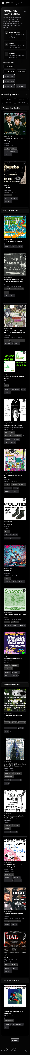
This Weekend (19, 1049)
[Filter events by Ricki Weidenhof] (13, 777)
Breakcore (7, 877)
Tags (26, 1051)
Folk (22, 389)
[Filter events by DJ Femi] (9, 666)
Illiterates (15, 825)
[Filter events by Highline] (9, 723)
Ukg (5, 731)
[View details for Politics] (9, 392)
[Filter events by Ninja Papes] (25, 723)
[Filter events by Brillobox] (17, 485)
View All (25, 94)
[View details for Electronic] (11, 625)
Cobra (7, 916)
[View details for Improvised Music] (22, 1024)
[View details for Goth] (8, 198)
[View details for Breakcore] (11, 878)
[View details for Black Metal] (11, 439)
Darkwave (7, 535)
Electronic (7, 625)
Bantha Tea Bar (9, 1016)
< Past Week (8, 99)
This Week (4, 1051)
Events (10, 1051)
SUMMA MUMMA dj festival (13, 658)
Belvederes (8, 190)
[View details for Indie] (18, 344)
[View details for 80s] (8, 152)
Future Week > (21, 102)
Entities (16, 1051)
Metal (15, 488)
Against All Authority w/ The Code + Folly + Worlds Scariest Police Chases (13, 281)
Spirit (6, 284)
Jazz (5, 1027)
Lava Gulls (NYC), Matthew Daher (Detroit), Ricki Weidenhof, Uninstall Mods (15, 766)
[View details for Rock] (16, 247)
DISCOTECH (7, 571)
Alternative (7, 488)
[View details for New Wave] (16, 152)
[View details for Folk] (25, 389)
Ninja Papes (21, 723)
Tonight (12, 1049)
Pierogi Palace (9, 768)
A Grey (6, 148)
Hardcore (7, 832)
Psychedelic (7, 491)
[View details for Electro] (9, 582)
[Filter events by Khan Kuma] (18, 666)
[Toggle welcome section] (25, 11)
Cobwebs (7, 188)
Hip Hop (6, 246)
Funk (13, 581)
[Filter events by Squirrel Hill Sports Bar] (16, 965)
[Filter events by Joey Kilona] (17, 622)
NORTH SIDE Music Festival (13, 242)
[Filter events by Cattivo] (9, 531)
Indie (16, 343)
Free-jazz (7, 1024)
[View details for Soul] (21, 247)
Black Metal (7, 439)
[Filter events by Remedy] (9, 340)
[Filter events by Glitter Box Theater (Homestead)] (21, 436)
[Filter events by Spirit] (8, 292)
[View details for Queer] (15, 442)
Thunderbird (8, 661)
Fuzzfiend (7, 828)
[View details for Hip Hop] (10, 247)
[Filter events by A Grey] (9, 148)
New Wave (12, 151)
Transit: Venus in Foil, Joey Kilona (15, 615)
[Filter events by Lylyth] (8, 433)
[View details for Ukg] (8, 731)
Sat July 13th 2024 (8, 713)
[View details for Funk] (15, 582)
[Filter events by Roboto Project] (12, 874)
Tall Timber (17, 773)
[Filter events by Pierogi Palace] (12, 773)
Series (21, 1051)
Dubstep (6, 672)
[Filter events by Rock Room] (11, 825)
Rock (13, 246)
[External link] (15, 300)
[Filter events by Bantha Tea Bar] (13, 1021)
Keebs (13, 723)
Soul (19, 246)
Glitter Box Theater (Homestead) (14, 427)
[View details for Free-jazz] (10, 1024)
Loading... (15, 1040)
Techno (21, 625)
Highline (7, 718)
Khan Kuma (14, 665)
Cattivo (7, 526)
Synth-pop (7, 154)
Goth (6, 198)
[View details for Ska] (14, 296)
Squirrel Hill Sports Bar (11, 960)
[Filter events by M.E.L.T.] (9, 485)
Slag (12, 432)
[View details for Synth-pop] (11, 155)
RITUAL (6, 957)
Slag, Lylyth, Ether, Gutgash (13, 425)
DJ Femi (6, 665)
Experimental (8, 343)
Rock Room (8, 820)
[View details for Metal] (17, 488)
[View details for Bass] (8, 728)
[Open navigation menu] (3, 3)
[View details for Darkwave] (11, 535)
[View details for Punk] (8, 296)
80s (5, 151)
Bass (6, 728)
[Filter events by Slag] (14, 433)
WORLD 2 (21, 484)
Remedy (7, 335)
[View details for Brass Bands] (19, 389)
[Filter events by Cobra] (8, 921)
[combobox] (24, 3)
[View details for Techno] (25, 625)
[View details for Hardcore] (10, 832)
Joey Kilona (13, 622)
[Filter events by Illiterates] (19, 825)
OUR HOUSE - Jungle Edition (13, 715)
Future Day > (8, 102)
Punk (6, 295)
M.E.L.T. (6, 484)
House (14, 625)
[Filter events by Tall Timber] (21, 773)
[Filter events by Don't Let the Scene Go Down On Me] (22, 289)
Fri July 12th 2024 (8, 239)
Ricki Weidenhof (8, 776)
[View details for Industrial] (16, 198)
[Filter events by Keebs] (16, 723)
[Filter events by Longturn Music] (19, 921)
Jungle (19, 728)
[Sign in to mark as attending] (24, 114)
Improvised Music (17, 1024)
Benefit (6, 389)
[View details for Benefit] (9, 389)
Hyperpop (17, 880)
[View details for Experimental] (12, 344)
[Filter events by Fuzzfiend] (10, 828)
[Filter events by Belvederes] (11, 195)
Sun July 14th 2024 (8, 1009)
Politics (6, 392)
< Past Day (21, 99)
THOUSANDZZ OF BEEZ (17, 340)
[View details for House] (17, 625)
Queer (12, 442)
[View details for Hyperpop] (21, 881)
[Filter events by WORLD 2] (24, 485)
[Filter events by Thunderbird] (11, 669)
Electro (6, 581)
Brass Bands (15, 389)
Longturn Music (14, 921)
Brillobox (7, 479)
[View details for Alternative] (11, 488)
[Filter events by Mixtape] (16, 148)
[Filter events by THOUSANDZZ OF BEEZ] (24, 340)
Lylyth (6, 432)
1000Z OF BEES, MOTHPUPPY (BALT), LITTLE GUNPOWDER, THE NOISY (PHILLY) (15, 333)
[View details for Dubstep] (10, 672)
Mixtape (7, 143)
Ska (11, 295)
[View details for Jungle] (23, 728)
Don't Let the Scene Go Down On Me (13, 289)
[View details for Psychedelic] (11, 491)
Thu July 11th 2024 (8, 136)
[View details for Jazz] (8, 1027)
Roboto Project (9, 869)
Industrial (13, 198)
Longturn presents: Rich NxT (13, 914)
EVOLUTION (8, 524)
